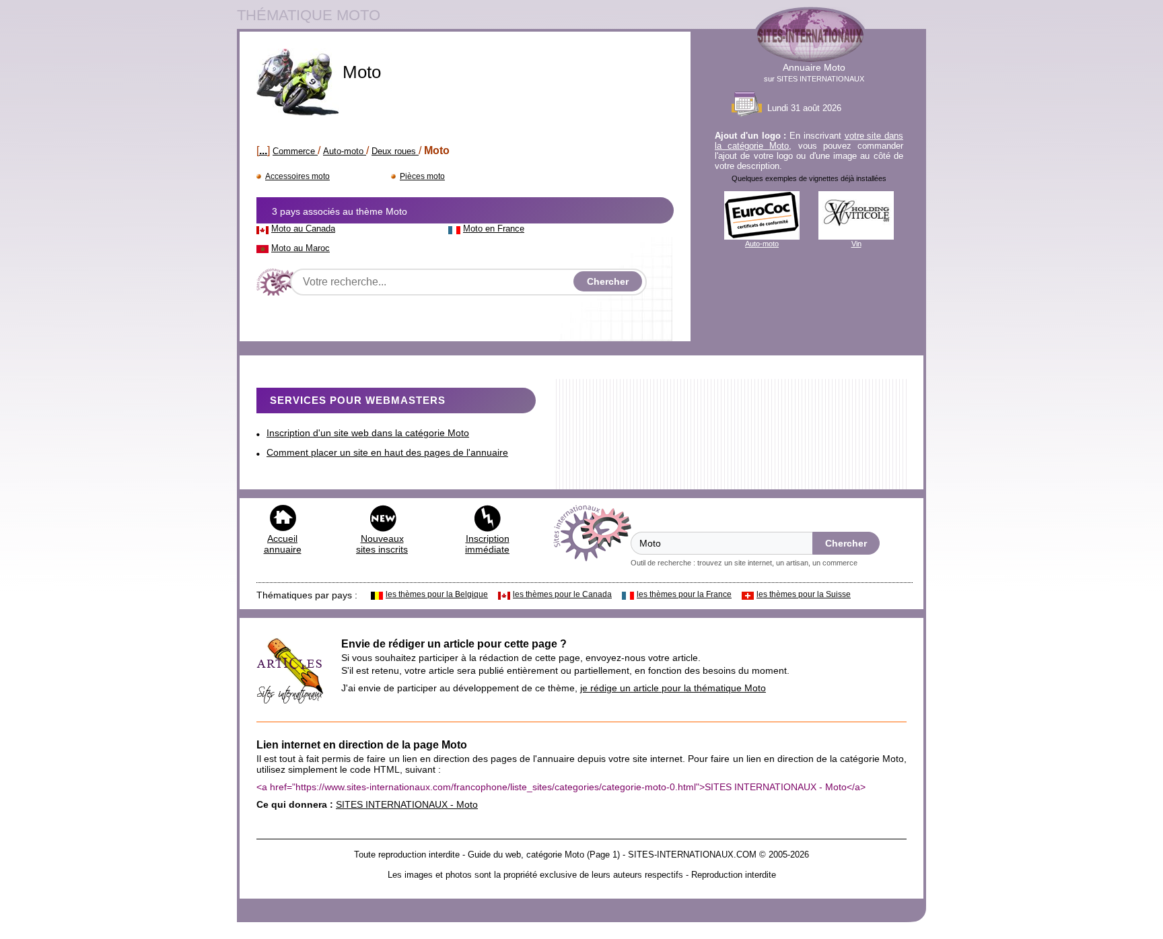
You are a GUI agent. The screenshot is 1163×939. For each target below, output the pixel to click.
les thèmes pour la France (684, 594)
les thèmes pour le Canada (562, 594)
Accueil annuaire (283, 544)
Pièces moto (422, 176)
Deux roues (395, 151)
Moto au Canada (303, 228)
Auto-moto (344, 151)
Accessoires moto (297, 176)
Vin (856, 244)
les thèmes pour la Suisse (803, 594)
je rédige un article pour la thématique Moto (673, 688)
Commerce (295, 151)
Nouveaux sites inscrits (382, 544)
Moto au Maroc (300, 248)
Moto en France (493, 228)
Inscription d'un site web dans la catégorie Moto (368, 432)
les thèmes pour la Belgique (437, 594)
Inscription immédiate (487, 544)
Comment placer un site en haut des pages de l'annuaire (387, 452)
